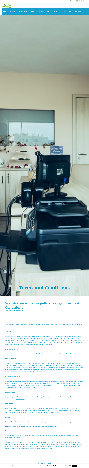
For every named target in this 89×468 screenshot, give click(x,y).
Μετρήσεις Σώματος (44, 11)
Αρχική (5, 11)
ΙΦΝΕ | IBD (13, 11)
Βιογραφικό (55, 11)
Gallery (64, 11)
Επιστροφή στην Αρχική (44, 463)
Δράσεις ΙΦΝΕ (23, 11)
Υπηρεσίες (33, 11)
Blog (69, 11)
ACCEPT (74, 465)
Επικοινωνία (77, 11)
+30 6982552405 (79, 0)
